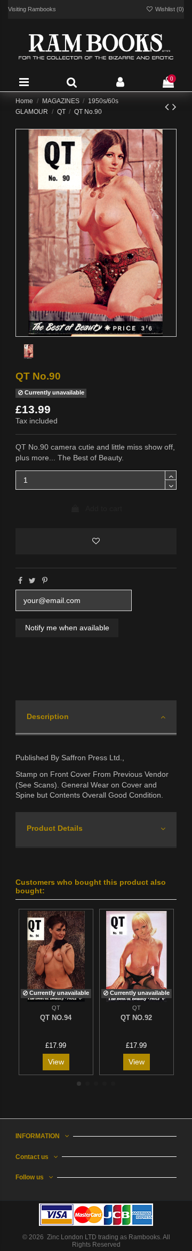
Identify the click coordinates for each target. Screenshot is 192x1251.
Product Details (55, 828)
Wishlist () (169, 9)
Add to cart (103, 508)
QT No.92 (136, 1018)
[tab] (95, 718)
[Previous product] (168, 107)
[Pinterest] (44, 580)
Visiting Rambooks (32, 9)
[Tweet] (32, 580)
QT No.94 (55, 1018)
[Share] (20, 580)
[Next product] (174, 107)
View (56, 1061)
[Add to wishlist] (95, 541)
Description (48, 716)
